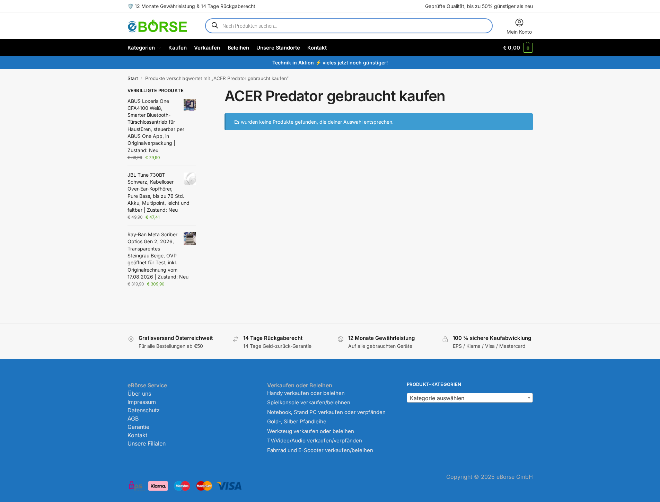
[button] (518, 47)
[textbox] (469, 398)
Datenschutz (143, 410)
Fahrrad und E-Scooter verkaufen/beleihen (320, 450)
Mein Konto (519, 32)
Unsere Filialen (146, 443)
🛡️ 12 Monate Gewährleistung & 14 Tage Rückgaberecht (191, 6)
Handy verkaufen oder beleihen (306, 393)
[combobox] (470, 398)
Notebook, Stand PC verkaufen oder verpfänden (326, 412)
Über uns (139, 393)
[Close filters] (198, 91)
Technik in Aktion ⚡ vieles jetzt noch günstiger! (330, 62)
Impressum (141, 401)
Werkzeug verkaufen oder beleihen (310, 431)
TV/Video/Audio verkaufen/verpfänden (314, 440)
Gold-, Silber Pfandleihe (296, 421)
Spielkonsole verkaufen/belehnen (308, 402)
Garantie (138, 426)
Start (132, 78)
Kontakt (137, 435)
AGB (133, 418)
